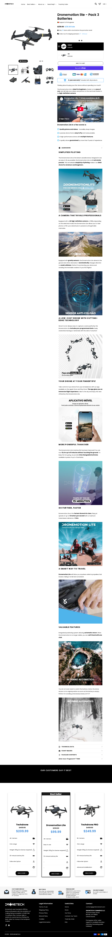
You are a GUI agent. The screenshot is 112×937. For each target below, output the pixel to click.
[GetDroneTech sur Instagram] (9, 926)
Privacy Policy (43, 913)
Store (66, 910)
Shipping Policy (44, 910)
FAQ (66, 922)
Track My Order (69, 919)
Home (67, 907)
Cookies (41, 919)
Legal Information (44, 922)
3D (42, 61)
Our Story (68, 913)
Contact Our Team (71, 916)
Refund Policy (43, 916)
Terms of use (43, 907)
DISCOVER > (22, 873)
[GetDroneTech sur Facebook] (6, 926)
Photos (24, 61)
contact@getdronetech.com (95, 907)
